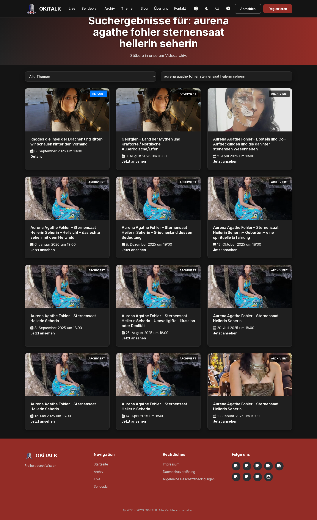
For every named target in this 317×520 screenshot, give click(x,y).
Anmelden (248, 9)
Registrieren (277, 9)
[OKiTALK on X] (257, 477)
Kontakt (180, 8)
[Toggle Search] (217, 8)
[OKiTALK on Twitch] (279, 466)
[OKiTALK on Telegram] (236, 466)
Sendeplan (90, 8)
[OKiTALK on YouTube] (236, 477)
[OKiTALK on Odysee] (257, 466)
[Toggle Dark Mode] (206, 8)
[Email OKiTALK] (268, 477)
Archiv (110, 8)
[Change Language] (195, 8)
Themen (127, 8)
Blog (144, 8)
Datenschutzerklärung (179, 472)
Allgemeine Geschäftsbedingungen (189, 479)
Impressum (171, 464)
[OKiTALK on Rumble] (247, 477)
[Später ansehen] (228, 8)
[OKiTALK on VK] (268, 466)
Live (72, 8)
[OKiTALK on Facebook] (247, 466)
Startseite (101, 464)
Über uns (161, 8)
